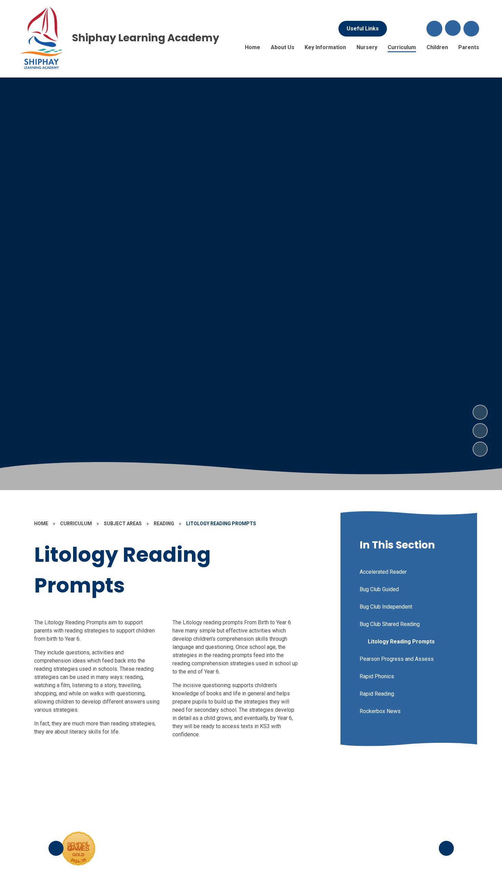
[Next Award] (446, 848)
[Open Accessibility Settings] (471, 29)
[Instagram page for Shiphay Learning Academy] (416, 29)
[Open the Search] (434, 29)
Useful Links (363, 28)
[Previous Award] (56, 848)
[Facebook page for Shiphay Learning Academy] (397, 29)
